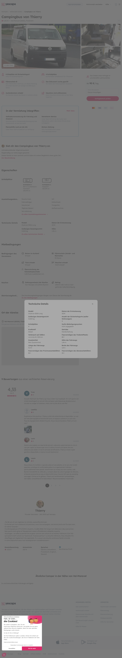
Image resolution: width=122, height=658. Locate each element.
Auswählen (12, 648)
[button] (4, 654)
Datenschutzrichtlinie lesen (11, 642)
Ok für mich (32, 648)
